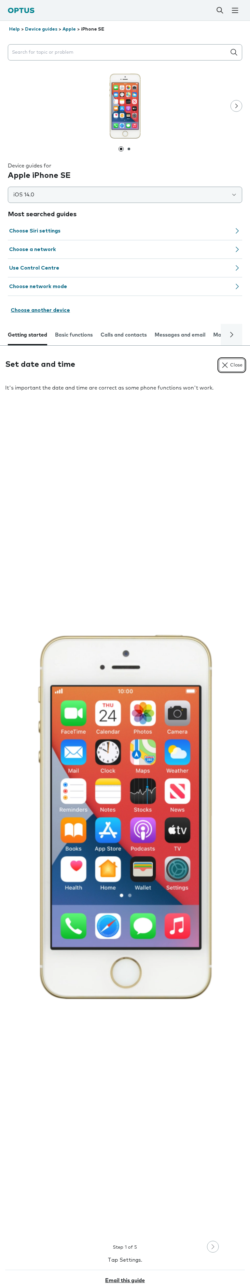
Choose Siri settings (35, 230)
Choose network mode (38, 286)
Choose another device (40, 310)
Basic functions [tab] (74, 335)
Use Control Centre (34, 268)
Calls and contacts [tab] (124, 335)
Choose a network (32, 249)
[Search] (220, 10)
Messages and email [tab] (180, 335)
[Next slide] (236, 106)
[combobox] (118, 52)
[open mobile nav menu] (235, 10)
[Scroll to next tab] (231, 334)
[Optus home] (21, 10)
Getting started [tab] (27, 335)
